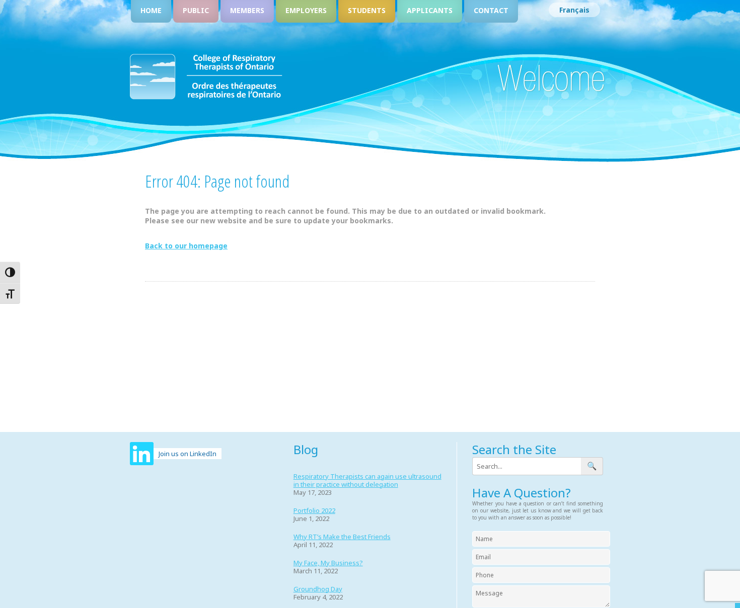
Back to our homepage (186, 245)
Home (151, 10)
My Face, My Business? (328, 562)
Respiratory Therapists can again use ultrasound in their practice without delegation (367, 480)
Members (247, 10)
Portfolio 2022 (314, 510)
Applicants (430, 10)
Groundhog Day (317, 588)
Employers (306, 10)
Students (367, 10)
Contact (491, 10)
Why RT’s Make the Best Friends (342, 536)
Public (196, 10)
